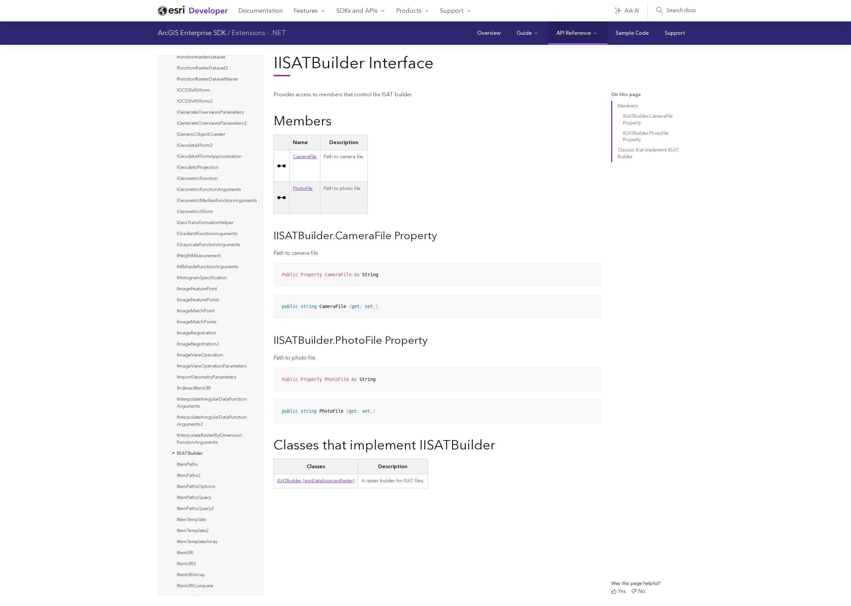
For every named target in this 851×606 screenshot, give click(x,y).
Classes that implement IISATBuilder (648, 153)
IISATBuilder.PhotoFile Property (646, 136)
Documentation (260, 11)
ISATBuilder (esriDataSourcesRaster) (315, 481)
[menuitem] (489, 33)
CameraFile (305, 157)
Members (628, 106)
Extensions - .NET (259, 33)
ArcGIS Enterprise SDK (192, 33)
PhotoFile (303, 189)
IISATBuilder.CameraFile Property (648, 119)
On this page (626, 94)
